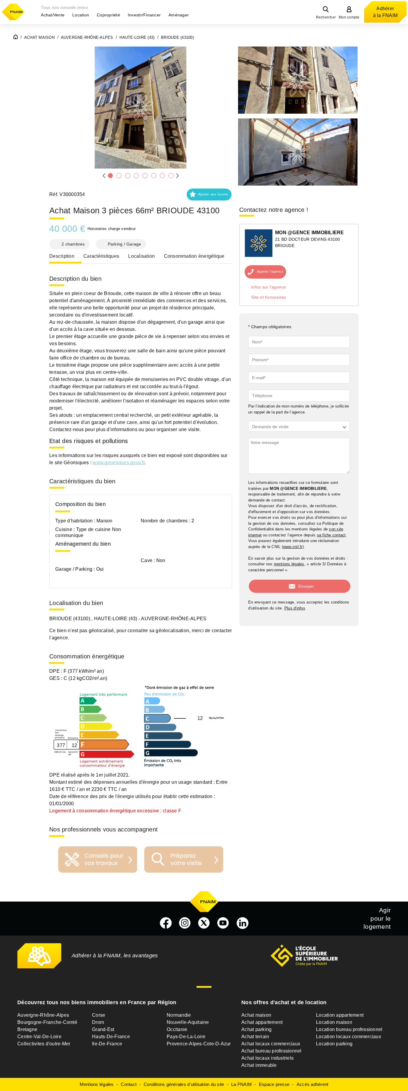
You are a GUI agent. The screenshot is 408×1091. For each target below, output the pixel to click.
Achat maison (256, 1015)
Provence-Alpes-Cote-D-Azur (199, 1043)
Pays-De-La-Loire (186, 1036)
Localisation (141, 256)
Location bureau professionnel (349, 1029)
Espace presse (274, 1084)
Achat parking (256, 1029)
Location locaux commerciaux (348, 1036)
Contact (128, 1084)
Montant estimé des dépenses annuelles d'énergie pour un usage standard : (132, 782)
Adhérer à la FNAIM (385, 12)
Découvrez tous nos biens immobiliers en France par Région (96, 1002)
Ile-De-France (107, 1043)
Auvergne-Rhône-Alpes (43, 1015)
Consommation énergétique (194, 256)
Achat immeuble (259, 1065)
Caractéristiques (101, 256)
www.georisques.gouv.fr (119, 462)
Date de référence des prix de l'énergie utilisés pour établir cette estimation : (132, 796)
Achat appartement (262, 1022)
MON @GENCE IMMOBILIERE (309, 232)
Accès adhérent (313, 1084)
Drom (98, 1022)
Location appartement (339, 1015)
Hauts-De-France (111, 1036)
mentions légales (289, 564)
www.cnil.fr (293, 546)
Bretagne (27, 1029)
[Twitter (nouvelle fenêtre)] (204, 923)
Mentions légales (97, 1084)
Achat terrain (255, 1036)
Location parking (334, 1043)
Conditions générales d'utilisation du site (184, 1084)
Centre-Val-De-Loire (39, 1036)
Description (61, 256)
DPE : (56, 671)
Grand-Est (103, 1029)
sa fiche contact (331, 535)
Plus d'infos (294, 608)
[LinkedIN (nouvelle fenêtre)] (242, 923)
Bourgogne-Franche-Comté (47, 1022)
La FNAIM (241, 1084)
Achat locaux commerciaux (270, 1043)
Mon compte (349, 17)
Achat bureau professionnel (271, 1050)
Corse (98, 1015)
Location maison (334, 1022)
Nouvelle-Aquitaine (188, 1022)
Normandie (179, 1015)
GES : (56, 678)
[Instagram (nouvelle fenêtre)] (185, 923)
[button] (52, 15)
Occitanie (177, 1029)
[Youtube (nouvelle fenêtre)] (223, 923)
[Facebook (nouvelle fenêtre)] (166, 923)
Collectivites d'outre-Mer (43, 1043)
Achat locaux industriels (267, 1058)
